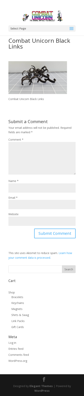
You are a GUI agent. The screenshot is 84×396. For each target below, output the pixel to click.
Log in (12, 343)
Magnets (16, 309)
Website (13, 214)
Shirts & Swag (20, 315)
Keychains (17, 303)
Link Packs (18, 321)
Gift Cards (17, 327)
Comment (15, 139)
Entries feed (15, 349)
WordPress (42, 391)
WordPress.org (17, 361)
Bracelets (17, 297)
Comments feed (18, 355)
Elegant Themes (41, 386)
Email (13, 197)
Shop (11, 292)
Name (13, 181)
